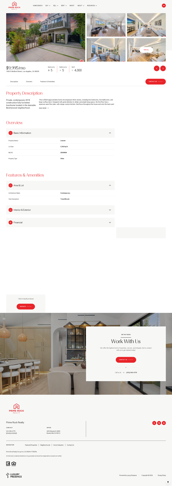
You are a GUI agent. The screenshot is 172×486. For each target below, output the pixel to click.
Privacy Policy (162, 475)
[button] (155, 82)
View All (146, 50)
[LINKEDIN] (154, 423)
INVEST (72, 5)
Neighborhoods (45, 445)
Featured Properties (31, 445)
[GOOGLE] (159, 423)
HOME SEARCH (37, 5)
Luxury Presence (132, 475)
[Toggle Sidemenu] (164, 6)
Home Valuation (58, 445)
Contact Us (70, 445)
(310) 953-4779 (131, 372)
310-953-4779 (10, 431)
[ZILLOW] (164, 423)
